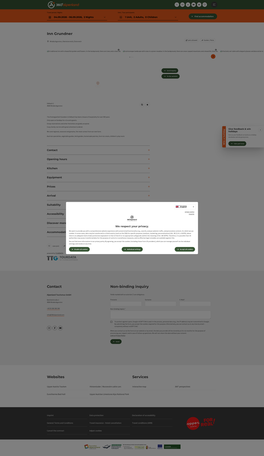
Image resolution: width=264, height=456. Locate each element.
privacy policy (189, 212)
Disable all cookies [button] (81, 249)
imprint (191, 214)
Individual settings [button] (134, 249)
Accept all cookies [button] (186, 249)
